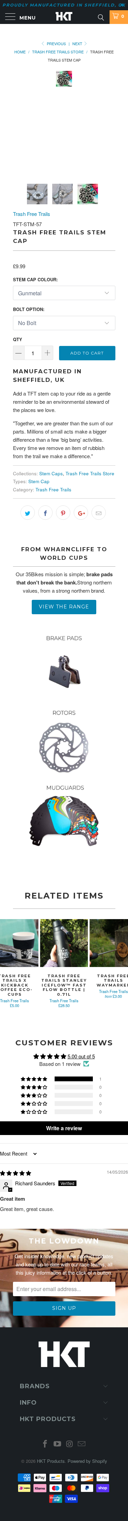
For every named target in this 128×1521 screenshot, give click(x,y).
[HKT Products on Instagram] (70, 1444)
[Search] (100, 16)
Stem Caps (51, 473)
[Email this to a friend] (98, 512)
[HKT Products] (64, 17)
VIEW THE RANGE (64, 607)
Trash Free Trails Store (90, 473)
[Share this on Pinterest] (63, 512)
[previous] (19, 122)
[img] (15, 1172)
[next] (109, 122)
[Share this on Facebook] (45, 512)
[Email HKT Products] (82, 1444)
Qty (17, 339)
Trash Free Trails (31, 213)
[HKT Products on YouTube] (58, 1444)
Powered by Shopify (87, 1461)
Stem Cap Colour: (35, 279)
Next (77, 43)
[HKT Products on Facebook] (45, 1444)
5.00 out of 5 (81, 1056)
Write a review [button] (64, 1128)
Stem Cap (38, 481)
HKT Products (51, 1461)
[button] (34, 1079)
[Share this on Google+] (81, 512)
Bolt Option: (28, 309)
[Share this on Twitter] (27, 512)
